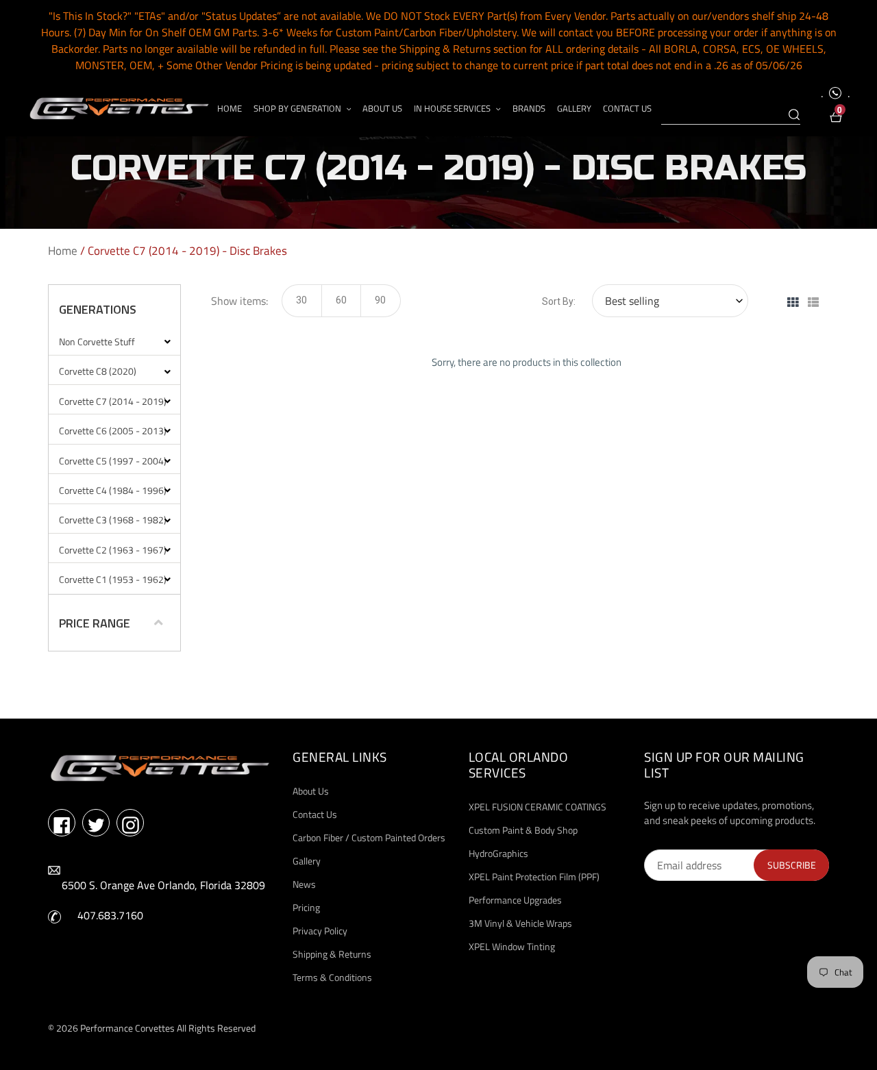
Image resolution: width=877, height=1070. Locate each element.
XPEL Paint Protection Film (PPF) (534, 876)
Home (62, 251)
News (304, 884)
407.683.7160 (110, 915)
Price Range (94, 623)
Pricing (306, 907)
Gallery (307, 861)
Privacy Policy (320, 930)
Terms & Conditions (332, 977)
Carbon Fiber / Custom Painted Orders (369, 837)
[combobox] (730, 115)
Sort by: (559, 301)
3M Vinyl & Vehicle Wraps (520, 923)
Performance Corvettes (127, 1028)
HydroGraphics (498, 853)
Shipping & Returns (332, 954)
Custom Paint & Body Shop (523, 830)
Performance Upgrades (515, 900)
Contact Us (315, 814)
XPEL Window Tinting (512, 946)
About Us (311, 791)
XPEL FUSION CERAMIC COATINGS (537, 806)
